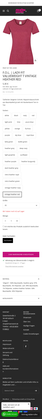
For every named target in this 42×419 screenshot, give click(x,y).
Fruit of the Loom (10, 68)
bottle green (22, 142)
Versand (14, 86)
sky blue (18, 135)
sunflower (24, 155)
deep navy (23, 148)
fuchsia (28, 129)
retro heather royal (12, 175)
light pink (8, 122)
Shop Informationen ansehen (14, 266)
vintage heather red (12, 194)
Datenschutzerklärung (10, 360)
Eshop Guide (31, 399)
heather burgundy (28, 161)
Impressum (7, 344)
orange (17, 129)
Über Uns (26, 322)
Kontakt (26, 330)
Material (6, 279)
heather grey (9, 148)
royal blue (30, 135)
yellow (7, 129)
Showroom (27, 317)
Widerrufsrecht (8, 348)
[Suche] (8, 11)
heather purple (10, 161)
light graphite (10, 155)
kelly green (9, 142)
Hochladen (8, 240)
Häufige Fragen (29, 326)
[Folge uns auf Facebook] (25, 346)
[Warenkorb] (38, 11)
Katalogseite (8, 298)
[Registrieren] (36, 390)
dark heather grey (11, 168)
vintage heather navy (13, 188)
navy (25, 115)
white (7, 115)
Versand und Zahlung (7, 353)
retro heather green (12, 181)
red (33, 115)
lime (18, 122)
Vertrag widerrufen (29, 414)
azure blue (29, 122)
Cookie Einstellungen (31, 334)
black (16, 115)
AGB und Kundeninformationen (10, 369)
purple (7, 135)
